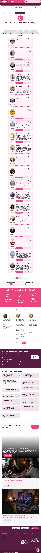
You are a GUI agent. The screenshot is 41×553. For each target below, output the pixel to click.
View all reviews (19, 346)
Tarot (12, 33)
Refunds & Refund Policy (24, 537)
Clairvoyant (14, 30)
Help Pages (14, 537)
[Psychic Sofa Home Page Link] (8, 1)
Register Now (35, 357)
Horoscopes (4, 539)
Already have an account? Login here (35, 361)
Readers (3, 537)
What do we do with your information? (24, 543)
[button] (20, 7)
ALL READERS (7, 30)
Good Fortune (35, 33)
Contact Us (13, 535)
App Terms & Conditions (23, 541)
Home (4, 12)
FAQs (12, 536)
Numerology (34, 30)
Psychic (21, 30)
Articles (3, 538)
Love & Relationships (26, 33)
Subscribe (34, 528)
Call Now (18, 47)
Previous (18, 342)
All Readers (10, 12)
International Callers (10, 552)
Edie (34, 330)
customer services (36, 540)
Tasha (9, 326)
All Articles (35, 426)
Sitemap (16, 552)
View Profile (27, 47)
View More (20, 35)
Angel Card (6, 33)
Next (24, 342)
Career (17, 33)
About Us (3, 536)
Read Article (7, 455)
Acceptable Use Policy (15, 538)
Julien (22, 336)
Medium (27, 30)
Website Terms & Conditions (24, 539)
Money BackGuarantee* (8, 300)
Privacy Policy (23, 535)
